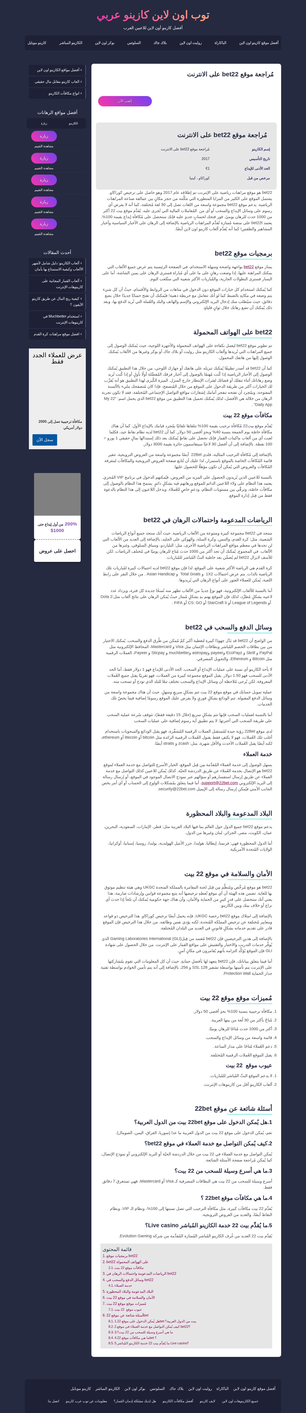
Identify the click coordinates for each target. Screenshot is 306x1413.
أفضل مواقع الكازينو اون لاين (58, 70)
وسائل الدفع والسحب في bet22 (129, 1280)
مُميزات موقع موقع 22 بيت (126, 1303)
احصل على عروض (57, 550)
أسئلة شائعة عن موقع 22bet (127, 1315)
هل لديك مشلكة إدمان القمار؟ (135, 1401)
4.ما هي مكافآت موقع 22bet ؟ (135, 1338)
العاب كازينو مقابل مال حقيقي (57, 81)
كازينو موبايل (37, 43)
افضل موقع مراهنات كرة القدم (56, 334)
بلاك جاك (160, 43)
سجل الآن (45, 440)
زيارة (44, 136)
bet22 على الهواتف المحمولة (127, 1262)
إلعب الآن (125, 101)
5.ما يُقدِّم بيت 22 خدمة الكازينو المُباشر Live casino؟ (151, 1343)
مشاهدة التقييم (44, 146)
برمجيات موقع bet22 (121, 1256)
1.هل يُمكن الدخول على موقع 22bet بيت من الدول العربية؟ (155, 1321)
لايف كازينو (207, 1401)
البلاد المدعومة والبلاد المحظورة (129, 1291)
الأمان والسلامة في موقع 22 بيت (130, 1297)
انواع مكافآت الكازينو (64, 93)
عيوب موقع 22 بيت (128, 1309)
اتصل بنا (53, 1401)
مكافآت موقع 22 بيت (129, 1268)
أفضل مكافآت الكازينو (178, 1401)
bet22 (249, 267)
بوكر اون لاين (104, 43)
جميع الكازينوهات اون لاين (240, 1401)
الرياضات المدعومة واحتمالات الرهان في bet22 (141, 1273)
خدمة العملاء (123, 1285)
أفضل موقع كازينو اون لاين (258, 43)
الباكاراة (220, 43)
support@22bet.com (220, 783)
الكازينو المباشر (70, 43)
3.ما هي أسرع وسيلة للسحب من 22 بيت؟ (143, 1332)
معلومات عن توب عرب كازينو (86, 1401)
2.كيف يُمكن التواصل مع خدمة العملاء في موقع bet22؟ (152, 1326)
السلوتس (134, 43)
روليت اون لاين (191, 43)
